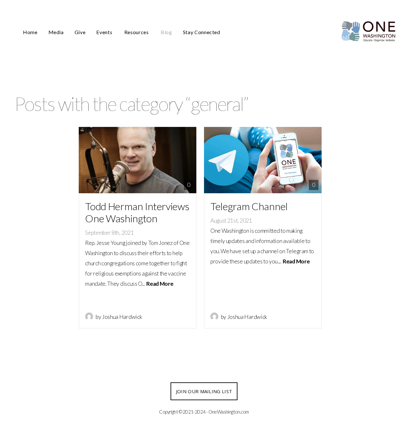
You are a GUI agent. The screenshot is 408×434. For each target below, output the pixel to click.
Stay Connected (201, 32)
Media (56, 32)
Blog (166, 32)
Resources (137, 32)
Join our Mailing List (204, 391)
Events (104, 32)
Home (30, 32)
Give (80, 32)
